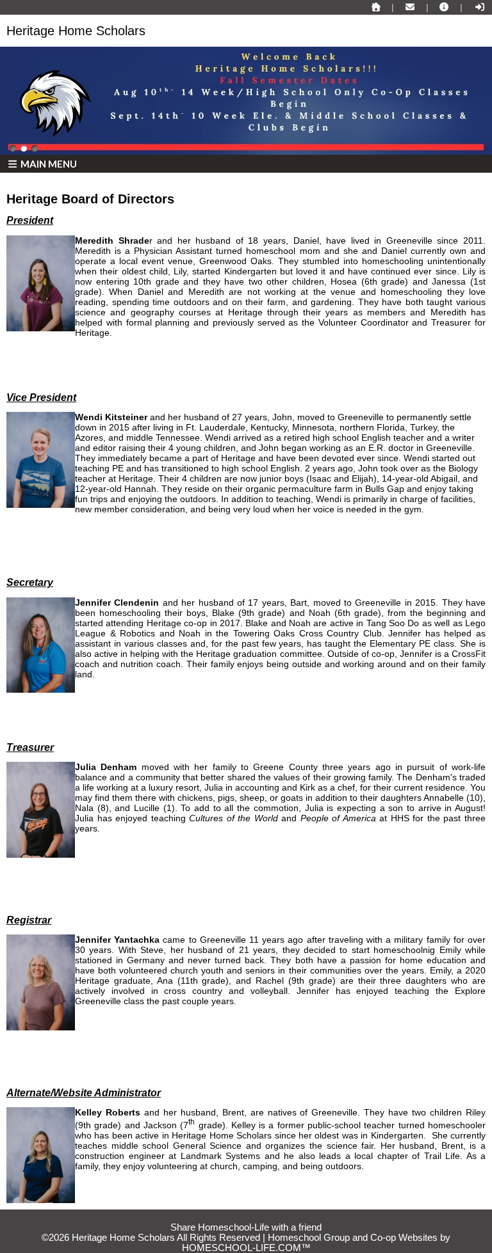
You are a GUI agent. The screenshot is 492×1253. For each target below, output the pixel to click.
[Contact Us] (410, 7)
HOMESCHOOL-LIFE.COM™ (246, 1248)
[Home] (376, 7)
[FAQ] (444, 7)
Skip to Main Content (246, 1217)
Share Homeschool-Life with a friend (246, 1227)
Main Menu (48, 163)
